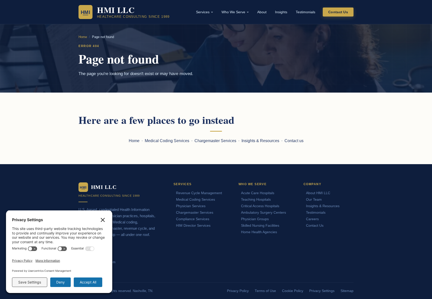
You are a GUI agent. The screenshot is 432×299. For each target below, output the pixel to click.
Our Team (314, 199)
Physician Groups (255, 219)
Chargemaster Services (215, 141)
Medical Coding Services (167, 141)
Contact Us (338, 12)
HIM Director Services (193, 225)
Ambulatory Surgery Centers (263, 212)
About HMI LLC (318, 193)
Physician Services (191, 206)
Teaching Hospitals (256, 199)
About (261, 12)
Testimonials (305, 12)
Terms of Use (265, 291)
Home (82, 37)
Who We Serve (233, 12)
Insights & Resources (260, 141)
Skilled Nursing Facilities (260, 225)
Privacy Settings (321, 291)
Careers (312, 219)
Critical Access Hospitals (260, 206)
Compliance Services (192, 219)
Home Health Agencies (259, 232)
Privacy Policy (238, 291)
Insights (281, 12)
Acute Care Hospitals (257, 193)
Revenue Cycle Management (199, 193)
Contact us (294, 141)
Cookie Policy (292, 291)
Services (203, 12)
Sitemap (347, 291)
